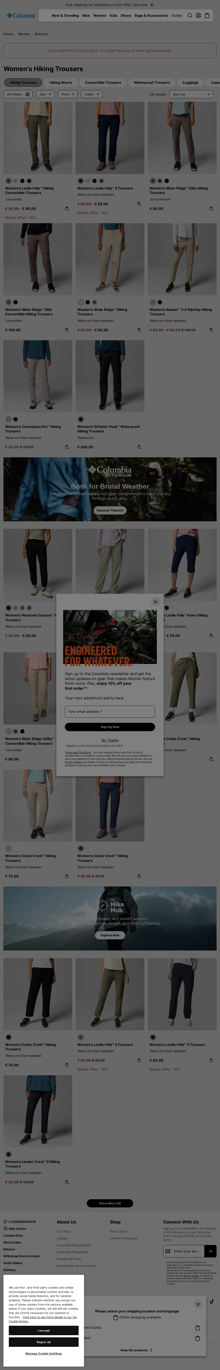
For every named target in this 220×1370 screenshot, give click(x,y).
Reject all (44, 1342)
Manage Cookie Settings (44, 1353)
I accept (44, 1330)
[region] (43, 1321)
